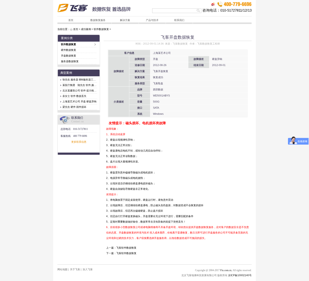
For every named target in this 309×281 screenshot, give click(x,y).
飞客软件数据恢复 (126, 247)
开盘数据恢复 (68, 55)
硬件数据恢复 (68, 50)
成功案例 (86, 29)
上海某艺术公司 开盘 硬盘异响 (79, 101)
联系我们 (179, 20)
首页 (70, 20)
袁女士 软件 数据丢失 (74, 96)
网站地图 (62, 269)
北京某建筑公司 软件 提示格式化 (80, 90)
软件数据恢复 (101, 29)
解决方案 (125, 20)
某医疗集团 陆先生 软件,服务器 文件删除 (86, 85)
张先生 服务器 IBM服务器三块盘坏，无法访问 (88, 79)
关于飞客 (75, 269)
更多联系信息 (78, 141)
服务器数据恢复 (70, 61)
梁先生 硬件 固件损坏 (74, 107)
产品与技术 (152, 20)
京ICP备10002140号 (240, 275)
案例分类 (67, 38)
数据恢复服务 (98, 20)
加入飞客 (88, 269)
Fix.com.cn (225, 270)
